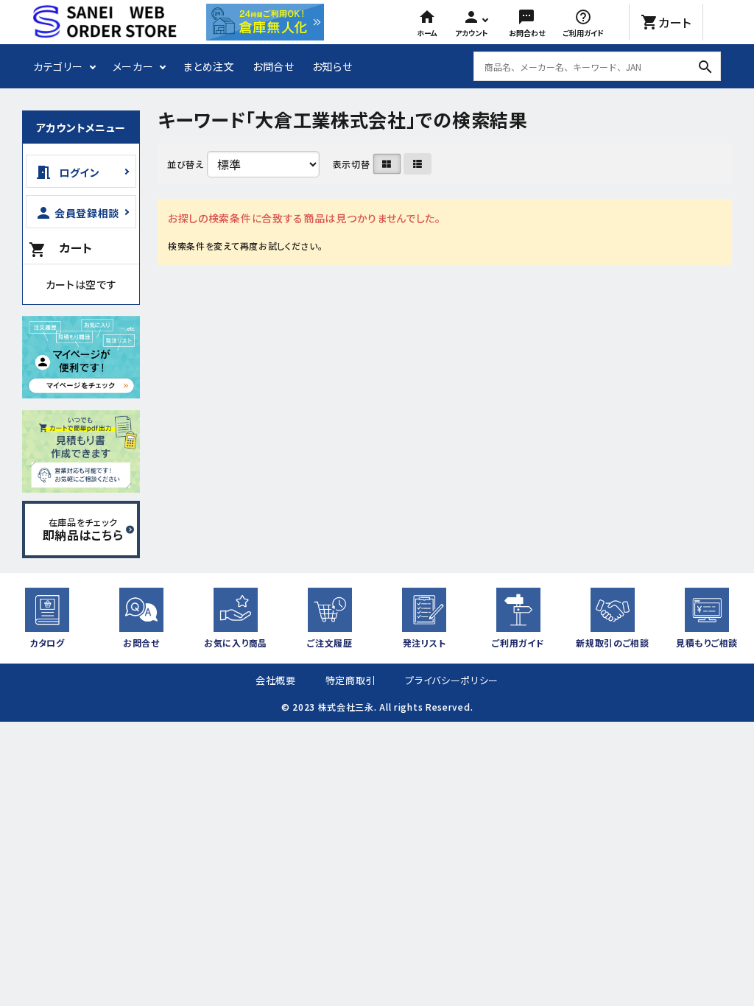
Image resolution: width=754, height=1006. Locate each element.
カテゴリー (58, 66)
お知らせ (332, 66)
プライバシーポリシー (451, 680)
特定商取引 (350, 680)
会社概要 (276, 680)
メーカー (133, 66)
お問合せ (274, 66)
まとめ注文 (209, 66)
